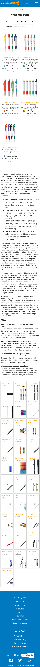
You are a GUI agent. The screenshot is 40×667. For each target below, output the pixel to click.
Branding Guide (20, 623)
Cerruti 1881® (32, 383)
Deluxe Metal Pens (19, 422)
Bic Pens (17, 383)
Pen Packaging (19, 514)
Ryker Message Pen (10, 147)
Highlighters (19, 458)
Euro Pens (31, 439)
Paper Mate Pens (18, 496)
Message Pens (27, 10)
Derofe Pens (6, 439)
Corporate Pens (33, 402)
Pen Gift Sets (6, 514)
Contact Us (20, 605)
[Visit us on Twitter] (20, 661)
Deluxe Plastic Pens (32, 422)
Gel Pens (4, 458)
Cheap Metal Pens (6, 403)
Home (10, 10)
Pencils (4, 533)
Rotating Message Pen (10, 57)
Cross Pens (5, 421)
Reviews (20, 616)
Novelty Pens (6, 495)
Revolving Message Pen (30, 57)
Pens (17, 10)
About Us (20, 601)
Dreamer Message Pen (29, 102)
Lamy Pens (5, 477)
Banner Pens (6, 383)
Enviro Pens (18, 439)
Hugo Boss (31, 458)
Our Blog (20, 608)
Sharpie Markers (7, 552)
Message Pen (10, 102)
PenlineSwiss (19, 533)
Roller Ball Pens (33, 533)
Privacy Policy (20, 643)
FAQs (20, 612)
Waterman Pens (7, 570)
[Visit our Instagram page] (29, 661)
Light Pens (18, 477)
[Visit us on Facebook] (10, 661)
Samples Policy (20, 639)
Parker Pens (32, 495)
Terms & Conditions (20, 646)
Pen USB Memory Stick (32, 515)
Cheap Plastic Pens (19, 403)
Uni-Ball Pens (32, 552)
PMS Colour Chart (20, 619)
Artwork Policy (20, 636)
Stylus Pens (18, 552)
